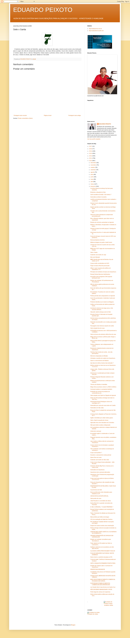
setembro (93, 169)
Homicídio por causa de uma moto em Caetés (103, 405)
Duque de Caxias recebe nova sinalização (102, 525)
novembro (93, 165)
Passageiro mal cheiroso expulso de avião (102, 326)
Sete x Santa (93, 252)
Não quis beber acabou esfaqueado (100, 425)
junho (92, 177)
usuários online (108, 605)
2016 (90, 148)
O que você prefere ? (96, 452)
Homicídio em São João (97, 407)
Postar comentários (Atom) (25, 118)
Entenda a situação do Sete (98, 192)
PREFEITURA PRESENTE (97, 569)
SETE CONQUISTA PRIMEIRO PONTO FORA (102, 563)
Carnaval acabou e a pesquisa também (101, 389)
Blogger (73, 625)
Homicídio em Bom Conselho (98, 197)
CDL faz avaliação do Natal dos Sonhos (101, 519)
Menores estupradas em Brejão (99, 356)
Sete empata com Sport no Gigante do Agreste (103, 395)
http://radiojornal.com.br (95, 28)
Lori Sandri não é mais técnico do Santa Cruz (102, 587)
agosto (93, 172)
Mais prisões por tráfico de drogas (99, 517)
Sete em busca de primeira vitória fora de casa (103, 334)
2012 (90, 156)
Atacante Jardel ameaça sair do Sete (100, 312)
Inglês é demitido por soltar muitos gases (101, 418)
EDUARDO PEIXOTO (42, 9)
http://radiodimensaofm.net (96, 30)
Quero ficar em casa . (96, 457)
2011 (90, 158)
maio (92, 179)
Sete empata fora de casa (97, 328)
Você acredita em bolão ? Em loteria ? (100, 194)
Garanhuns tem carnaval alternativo (100, 472)
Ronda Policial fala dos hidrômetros (100, 274)
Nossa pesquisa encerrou (97, 240)
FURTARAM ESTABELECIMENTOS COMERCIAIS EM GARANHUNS (100, 584)
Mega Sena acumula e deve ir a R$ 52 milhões (103, 387)
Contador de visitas (92, 614)
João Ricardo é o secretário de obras (100, 500)
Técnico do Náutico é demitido (98, 384)
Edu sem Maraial (95, 257)
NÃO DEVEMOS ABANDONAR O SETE (101, 589)
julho (92, 174)
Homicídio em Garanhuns (97, 469)
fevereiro (93, 186)
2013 (90, 153)
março (92, 184)
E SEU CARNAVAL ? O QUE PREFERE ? (101, 507)
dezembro (93, 162)
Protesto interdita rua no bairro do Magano (102, 302)
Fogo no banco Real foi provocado (99, 265)
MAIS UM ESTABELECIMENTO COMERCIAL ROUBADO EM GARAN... (102, 580)
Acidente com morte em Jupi (98, 254)
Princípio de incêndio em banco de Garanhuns (103, 272)
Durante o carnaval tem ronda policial (100, 455)
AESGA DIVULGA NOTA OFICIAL (99, 496)
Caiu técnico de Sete (96, 490)
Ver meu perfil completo (93, 139)
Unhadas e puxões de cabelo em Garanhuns (102, 358)
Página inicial (47, 115)
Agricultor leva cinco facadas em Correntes (102, 422)
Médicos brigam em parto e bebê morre (101, 242)
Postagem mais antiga (74, 115)
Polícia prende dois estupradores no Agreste (102, 295)
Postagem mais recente (20, 115)
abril (92, 181)
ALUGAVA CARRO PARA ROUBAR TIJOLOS (102, 551)
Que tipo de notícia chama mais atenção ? (102, 363)
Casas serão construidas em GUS (99, 263)
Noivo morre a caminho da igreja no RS (101, 557)
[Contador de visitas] (93, 612)
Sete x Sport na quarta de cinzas (99, 420)
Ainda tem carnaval (95, 431)
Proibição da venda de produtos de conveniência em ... (100, 392)
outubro (93, 167)
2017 (90, 146)
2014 (90, 151)
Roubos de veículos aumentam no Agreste (102, 222)
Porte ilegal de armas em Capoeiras (100, 592)
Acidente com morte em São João (99, 459)
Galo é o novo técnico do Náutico (99, 360)
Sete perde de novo (95, 498)
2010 (90, 160)
